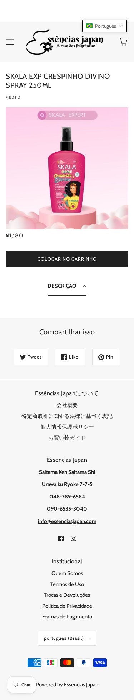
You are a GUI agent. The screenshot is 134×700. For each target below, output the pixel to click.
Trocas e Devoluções (67, 595)
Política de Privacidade (67, 606)
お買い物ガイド (67, 438)
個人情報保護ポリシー (67, 427)
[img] (60, 538)
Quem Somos (67, 573)
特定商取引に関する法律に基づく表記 (67, 416)
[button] (104, 26)
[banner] (65, 41)
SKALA (13, 97)
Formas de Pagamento (67, 616)
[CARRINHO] (124, 42)
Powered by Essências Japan (67, 684)
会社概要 (67, 405)
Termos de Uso (67, 584)
